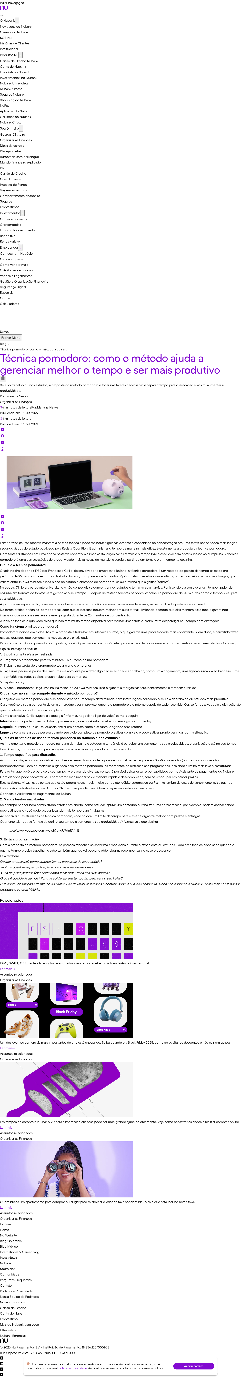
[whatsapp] (2, 450)
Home (4, 1230)
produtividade (158, 632)
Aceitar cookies (193, 1366)
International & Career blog (19, 1252)
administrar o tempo (107, 548)
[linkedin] (2, 430)
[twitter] (2, 443)
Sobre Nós (7, 1269)
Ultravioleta (8, 1330)
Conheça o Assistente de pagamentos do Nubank (36, 794)
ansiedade (133, 604)
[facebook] (2, 436)
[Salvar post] (3, 379)
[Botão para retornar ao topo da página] (2, 895)
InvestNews (8, 1257)
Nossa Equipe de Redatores (20, 1296)
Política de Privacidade (16, 1291)
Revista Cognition (75, 548)
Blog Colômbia (11, 1241)
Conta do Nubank (13, 1313)
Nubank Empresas (13, 1335)
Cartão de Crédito (13, 1308)
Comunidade (9, 1274)
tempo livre (149, 554)
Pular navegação (12, 3)
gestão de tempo (196, 570)
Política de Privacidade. (72, 1368)
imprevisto (89, 704)
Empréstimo (9, 1319)
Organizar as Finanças (16, 402)
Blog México (9, 1246)
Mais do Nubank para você (19, 1324)
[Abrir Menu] (1, 15)
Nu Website (8, 1235)
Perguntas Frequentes (16, 1280)
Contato (6, 1285)
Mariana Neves (17, 396)
